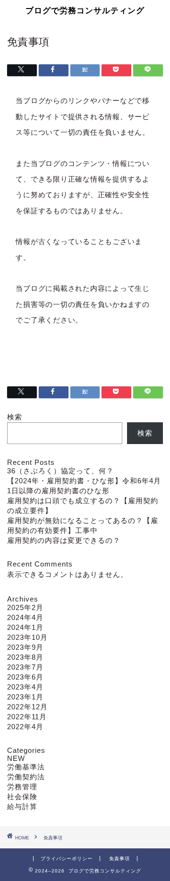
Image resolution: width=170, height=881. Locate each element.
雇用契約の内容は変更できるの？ (63, 540)
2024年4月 (25, 617)
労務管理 (22, 787)
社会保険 (22, 797)
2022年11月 (27, 717)
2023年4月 (25, 687)
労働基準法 (26, 767)
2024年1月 (25, 627)
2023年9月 (25, 647)
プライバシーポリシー (67, 858)
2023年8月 (25, 657)
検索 (14, 417)
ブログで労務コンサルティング (85, 10)
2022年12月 (27, 707)
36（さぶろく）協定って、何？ (60, 471)
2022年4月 (25, 727)
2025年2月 (25, 607)
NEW (16, 758)
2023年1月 (25, 697)
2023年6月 (25, 677)
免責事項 (119, 858)
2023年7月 (25, 667)
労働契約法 (26, 777)
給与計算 (22, 806)
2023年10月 (27, 637)
